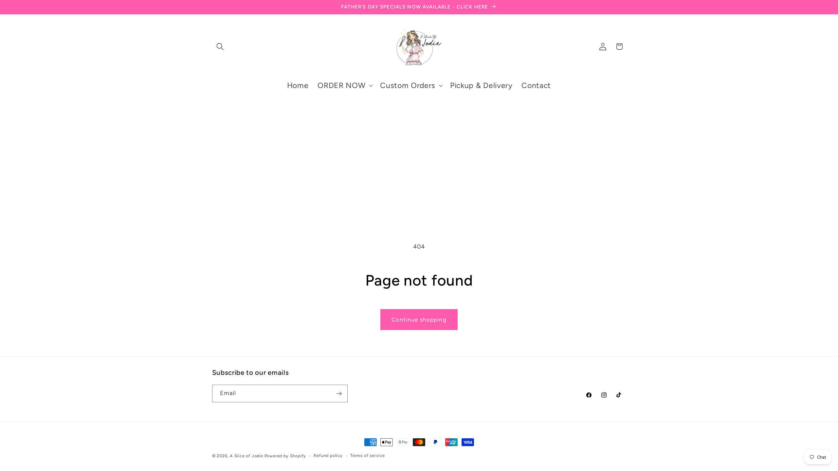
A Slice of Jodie (246, 455)
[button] (220, 46)
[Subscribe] (339, 393)
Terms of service (367, 455)
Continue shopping (419, 319)
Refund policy (328, 455)
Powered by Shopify (285, 455)
